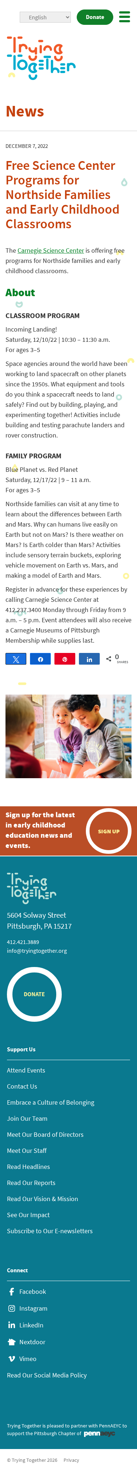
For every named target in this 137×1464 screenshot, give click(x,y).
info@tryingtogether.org (37, 950)
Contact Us (22, 1086)
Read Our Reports (31, 1182)
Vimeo (28, 1359)
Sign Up (109, 831)
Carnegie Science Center (51, 250)
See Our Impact (28, 1215)
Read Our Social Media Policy (47, 1375)
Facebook (32, 1291)
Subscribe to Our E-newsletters (50, 1231)
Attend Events (26, 1070)
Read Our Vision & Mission (42, 1198)
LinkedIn (31, 1325)
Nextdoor (32, 1342)
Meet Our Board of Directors (45, 1134)
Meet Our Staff (26, 1150)
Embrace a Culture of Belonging (50, 1102)
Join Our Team (27, 1118)
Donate (95, 17)
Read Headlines (28, 1166)
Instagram (33, 1308)
